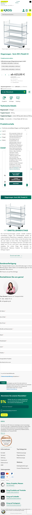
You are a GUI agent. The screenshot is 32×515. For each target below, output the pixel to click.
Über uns (3, 433)
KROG (3, 421)
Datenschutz (4, 462)
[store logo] (8, 10)
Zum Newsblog (10, 485)
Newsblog (3, 4)
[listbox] (16, 66)
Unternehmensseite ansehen (13, 498)
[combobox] (16, 14)
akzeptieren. (10, 410)
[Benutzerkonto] (23, 10)
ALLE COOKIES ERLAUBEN (16, 174)
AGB (2, 465)
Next (31, 169)
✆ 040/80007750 (4, 1)
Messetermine (4, 2)
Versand (3, 455)
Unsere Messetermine (23, 468)
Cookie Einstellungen (16, 179)
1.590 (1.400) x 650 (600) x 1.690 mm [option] (10, 69)
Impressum (16, 167)
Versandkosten (16, 82)
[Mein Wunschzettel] (26, 11)
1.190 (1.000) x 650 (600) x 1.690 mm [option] (10, 66)
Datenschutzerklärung (14, 169)
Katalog (16, 2)
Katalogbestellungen (22, 466)
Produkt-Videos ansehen (12, 492)
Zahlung (3, 458)
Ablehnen (16, 183)
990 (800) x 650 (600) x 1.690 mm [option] (9, 63)
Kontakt (18, 1)
